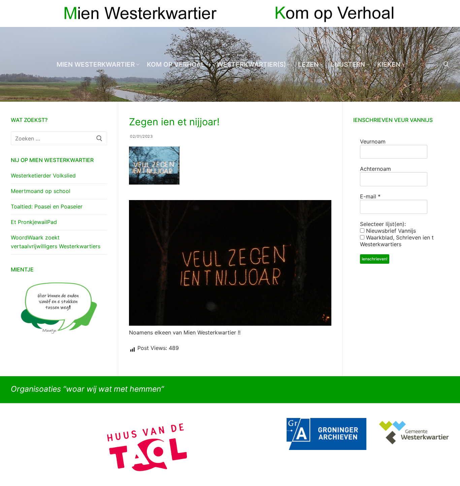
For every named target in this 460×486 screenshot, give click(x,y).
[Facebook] (432, 13)
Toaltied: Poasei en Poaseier (47, 206)
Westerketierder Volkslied (43, 175)
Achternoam (375, 168)
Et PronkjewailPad (34, 222)
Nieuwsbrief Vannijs (390, 230)
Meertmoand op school (40, 191)
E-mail (370, 196)
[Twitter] (444, 13)
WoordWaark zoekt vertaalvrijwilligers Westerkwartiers (55, 242)
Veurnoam (373, 141)
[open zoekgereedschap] (446, 64)
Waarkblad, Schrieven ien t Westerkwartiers (397, 241)
